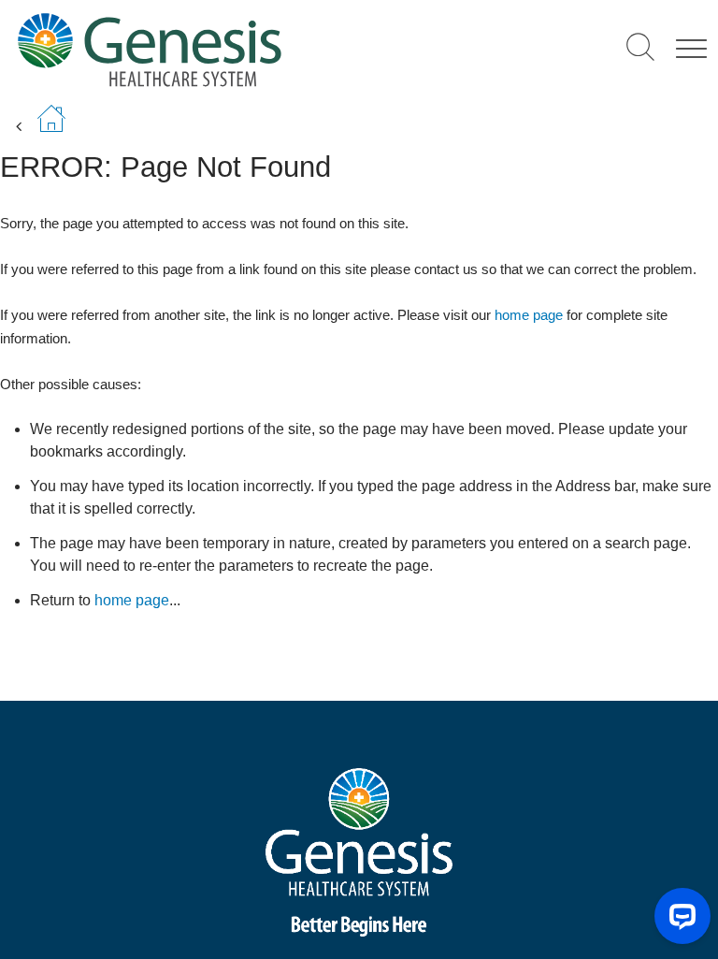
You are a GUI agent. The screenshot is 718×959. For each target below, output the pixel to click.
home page (529, 315)
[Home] (212, 49)
